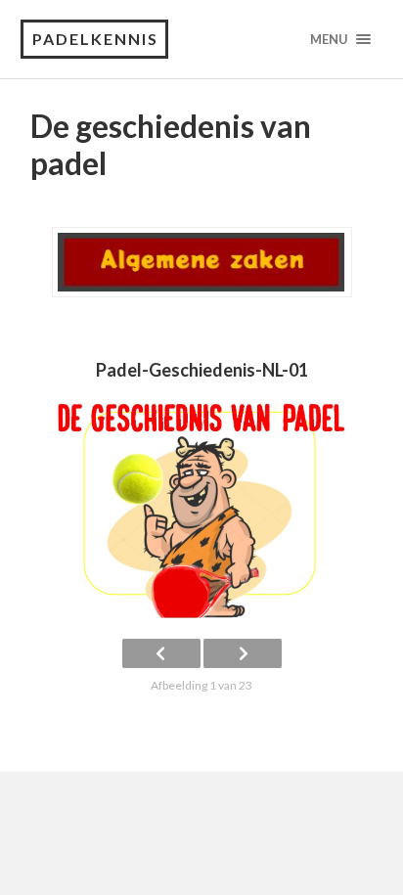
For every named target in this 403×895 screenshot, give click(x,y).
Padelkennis (95, 38)
